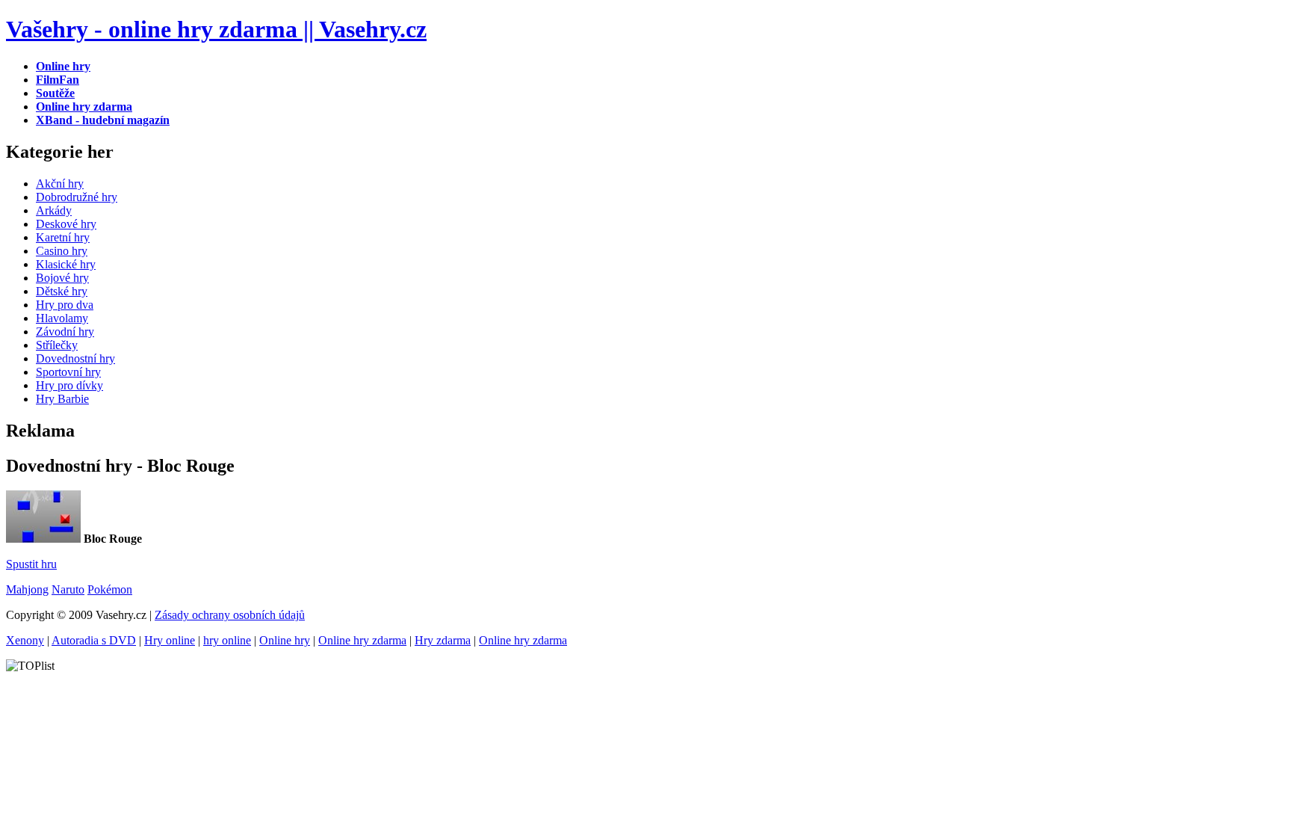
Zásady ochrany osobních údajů (230, 614)
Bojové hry (62, 277)
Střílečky (57, 345)
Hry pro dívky (69, 385)
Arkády (54, 210)
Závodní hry (65, 331)
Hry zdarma (443, 640)
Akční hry (60, 183)
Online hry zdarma (362, 640)
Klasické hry (66, 264)
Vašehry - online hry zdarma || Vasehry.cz (216, 29)
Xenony (25, 640)
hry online (227, 640)
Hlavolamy (62, 318)
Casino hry (61, 250)
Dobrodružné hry (76, 197)
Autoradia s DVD (94, 640)
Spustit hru (31, 564)
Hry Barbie (62, 398)
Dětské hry (61, 291)
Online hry (284, 640)
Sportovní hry (68, 372)
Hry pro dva (64, 304)
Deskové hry (66, 224)
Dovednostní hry (75, 358)
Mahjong (27, 589)
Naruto (68, 589)
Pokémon (109, 589)
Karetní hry (63, 237)
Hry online (169, 640)
